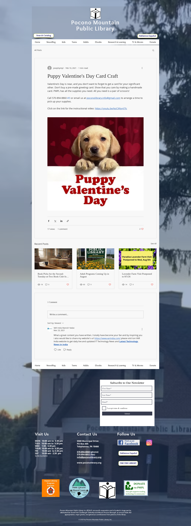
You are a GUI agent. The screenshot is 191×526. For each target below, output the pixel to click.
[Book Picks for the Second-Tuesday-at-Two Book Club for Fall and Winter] (53, 258)
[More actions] (142, 68)
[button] (153, 50)
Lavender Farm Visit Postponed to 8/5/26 (137, 275)
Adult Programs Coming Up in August (94, 275)
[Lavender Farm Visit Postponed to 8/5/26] (137, 258)
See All (154, 243)
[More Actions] (142, 329)
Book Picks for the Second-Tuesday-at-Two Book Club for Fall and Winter (52, 275)
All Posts (38, 50)
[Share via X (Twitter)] (55, 221)
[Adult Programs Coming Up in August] (95, 258)
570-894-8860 (83, 452)
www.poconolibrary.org (89, 462)
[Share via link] (68, 221)
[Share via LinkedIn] (61, 221)
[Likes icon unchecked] (55, 349)
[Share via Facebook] (48, 221)
